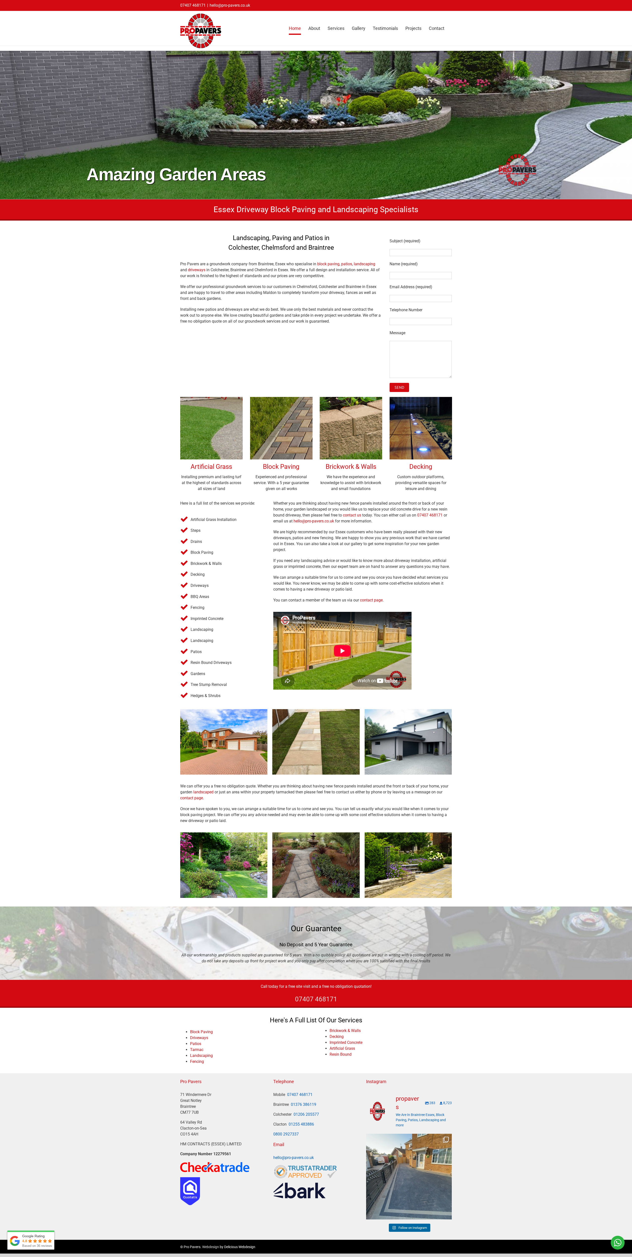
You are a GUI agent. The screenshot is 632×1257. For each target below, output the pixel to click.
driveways (196, 270)
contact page (371, 600)
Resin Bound (341, 1054)
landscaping (364, 264)
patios (346, 264)
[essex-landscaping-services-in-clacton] (223, 865)
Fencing (197, 1061)
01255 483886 (301, 1124)
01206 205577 (306, 1114)
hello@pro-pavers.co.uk (230, 5)
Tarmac (196, 1049)
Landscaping (201, 1055)
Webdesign (210, 1247)
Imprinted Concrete (346, 1042)
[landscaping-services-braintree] (408, 865)
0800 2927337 (286, 1134)
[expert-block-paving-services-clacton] (408, 742)
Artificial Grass (211, 466)
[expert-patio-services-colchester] (315, 742)
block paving (328, 264)
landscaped (203, 792)
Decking (420, 466)
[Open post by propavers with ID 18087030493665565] (409, 1176)
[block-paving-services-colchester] (223, 742)
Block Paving (281, 466)
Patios (195, 1043)
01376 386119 (303, 1104)
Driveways (199, 1037)
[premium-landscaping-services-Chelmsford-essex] (315, 865)
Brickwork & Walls (351, 466)
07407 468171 (193, 5)
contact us (352, 515)
